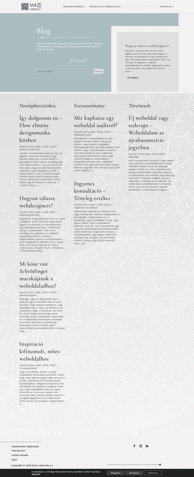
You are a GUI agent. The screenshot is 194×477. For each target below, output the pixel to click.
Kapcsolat (166, 7)
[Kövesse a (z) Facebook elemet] (134, 446)
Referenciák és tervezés (140, 7)
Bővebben (132, 77)
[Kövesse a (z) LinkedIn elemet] (147, 446)
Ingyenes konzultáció (86, 207)
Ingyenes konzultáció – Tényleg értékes (92, 191)
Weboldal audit (82, 134)
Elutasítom (134, 473)
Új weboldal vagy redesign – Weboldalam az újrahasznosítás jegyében (149, 132)
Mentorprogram (28, 295)
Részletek (36, 474)
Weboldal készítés (29, 149)
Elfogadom (115, 473)
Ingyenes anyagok (73, 7)
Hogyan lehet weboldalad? (104, 7)
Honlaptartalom (28, 368)
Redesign (134, 157)
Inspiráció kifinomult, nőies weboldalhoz (39, 351)
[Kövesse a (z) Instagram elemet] (140, 446)
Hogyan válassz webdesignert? (147, 46)
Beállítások (153, 473)
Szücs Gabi (34, 146)
